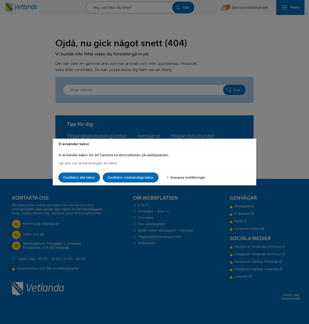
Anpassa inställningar (187, 177)
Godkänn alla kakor (79, 177)
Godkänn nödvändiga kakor (131, 177)
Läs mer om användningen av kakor (87, 163)
